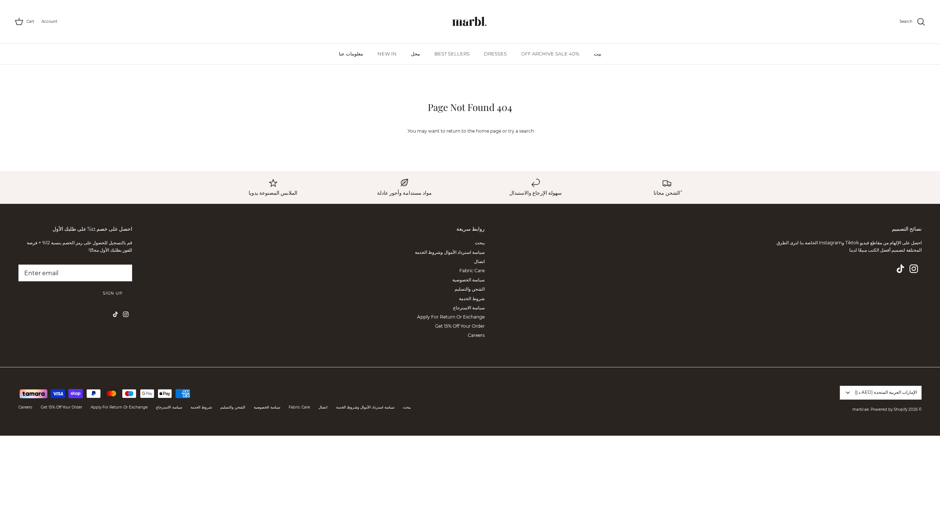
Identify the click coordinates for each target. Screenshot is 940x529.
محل (415, 54)
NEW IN (387, 54)
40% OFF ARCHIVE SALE (550, 54)
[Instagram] (914, 268)
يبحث (480, 242)
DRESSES (495, 54)
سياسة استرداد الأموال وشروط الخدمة (450, 252)
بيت (597, 54)
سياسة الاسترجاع (469, 307)
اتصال (479, 261)
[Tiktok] (900, 268)
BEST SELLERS (452, 54)
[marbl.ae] (470, 21)
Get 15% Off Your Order (460, 326)
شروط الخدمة (472, 298)
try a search (521, 131)
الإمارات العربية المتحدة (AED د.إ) (886, 392)
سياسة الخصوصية (468, 280)
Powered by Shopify (889, 409)
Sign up (113, 293)
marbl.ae (860, 409)
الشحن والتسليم (470, 289)
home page (488, 131)
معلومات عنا (351, 54)
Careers (476, 335)
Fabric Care (472, 270)
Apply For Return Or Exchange (451, 317)
